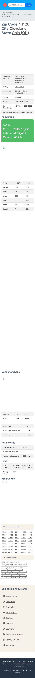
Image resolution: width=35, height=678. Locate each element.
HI (25, 661)
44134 (4, 546)
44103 (17, 532)
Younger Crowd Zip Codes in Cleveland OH (14, 572)
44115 (23, 538)
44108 (10, 535)
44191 (17, 549)
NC (27, 663)
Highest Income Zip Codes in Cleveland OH (14, 576)
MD (12, 663)
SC (23, 665)
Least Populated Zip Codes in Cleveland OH (14, 566)
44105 (30, 532)
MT (25, 663)
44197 (17, 552)
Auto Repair (11, 612)
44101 (4, 532)
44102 (10, 532)
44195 (10, 552)
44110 (23, 535)
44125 (30, 541)
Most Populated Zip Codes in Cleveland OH (14, 564)
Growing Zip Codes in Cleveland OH (12, 568)
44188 (4, 549)
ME (14, 663)
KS (3, 663)
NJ (5, 665)
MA (9, 663)
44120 (10, 541)
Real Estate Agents (14, 634)
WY (23, 667)
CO (13, 661)
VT (14, 667)
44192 (23, 549)
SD (25, 665)
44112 (4, 538)
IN (32, 661)
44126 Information (7, 12)
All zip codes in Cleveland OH (12, 14)
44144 (23, 546)
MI (16, 663)
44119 (4, 541)
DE (19, 661)
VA (11, 667)
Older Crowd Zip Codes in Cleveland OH (13, 574)
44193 (30, 549)
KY (5, 663)
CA (11, 661)
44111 (30, 535)
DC (17, 661)
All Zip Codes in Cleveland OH (10, 562)
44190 (10, 549)
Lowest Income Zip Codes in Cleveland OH (14, 578)
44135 (10, 546)
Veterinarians (12, 645)
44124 (23, 541)
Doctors (9, 618)
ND (29, 663)
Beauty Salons (12, 640)
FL (21, 661)
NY (11, 665)
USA (13, 16)
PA (20, 665)
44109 (17, 535)
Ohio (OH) (20, 33)
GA (23, 661)
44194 (4, 552)
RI (21, 665)
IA (27, 661)
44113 (10, 538)
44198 (23, 552)
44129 (23, 544)
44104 (23, 532)
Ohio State (7, 16)
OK (16, 665)
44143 (17, 546)
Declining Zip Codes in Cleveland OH (12, 570)
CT (15, 661)
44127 (10, 544)
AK (3, 661)
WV (20, 667)
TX (30, 665)
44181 (30, 546)
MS (23, 663)
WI (18, 667)
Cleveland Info (27, 14)
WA (16, 667)
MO (20, 663)
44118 (30, 538)
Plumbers (10, 602)
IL (30, 661)
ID (28, 661)
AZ (9, 661)
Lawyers (10, 629)
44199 (30, 552)
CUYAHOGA (19, 87)
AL (5, 661)
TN (27, 665)
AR (7, 661)
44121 (17, 541)
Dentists (9, 623)
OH (13, 665)
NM (7, 665)
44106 (4, 535)
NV (9, 665)
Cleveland (18, 28)
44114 (17, 538)
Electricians (10, 607)
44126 (23, 24)
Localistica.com (19, 670)
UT (32, 665)
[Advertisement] (17, 53)
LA (7, 663)
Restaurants (11, 596)
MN (18, 663)
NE (31, 663)
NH (3, 665)
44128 (17, 544)
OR (18, 665)
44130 (30, 544)
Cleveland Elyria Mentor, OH (21, 92)
